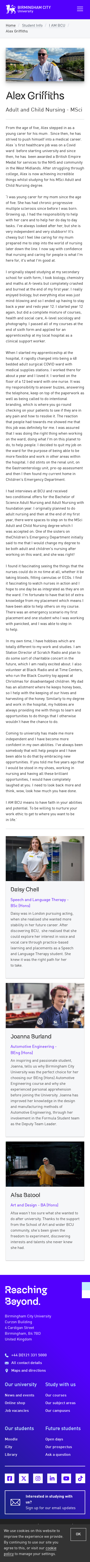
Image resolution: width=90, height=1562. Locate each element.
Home (11, 26)
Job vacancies (17, 1411)
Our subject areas (60, 1403)
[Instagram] (38, 1478)
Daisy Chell (25, 890)
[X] (24, 1478)
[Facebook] (9, 1478)
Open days (54, 1439)
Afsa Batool (25, 1195)
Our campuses (57, 1411)
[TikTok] (80, 1478)
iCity (8, 1447)
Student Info (32, 26)
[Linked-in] (52, 1478)
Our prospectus (58, 1447)
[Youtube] (66, 1478)
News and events (19, 1395)
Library (11, 1455)
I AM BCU (57, 26)
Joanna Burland (31, 1037)
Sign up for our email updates (51, 1502)
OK (78, 1534)
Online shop (15, 1403)
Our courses (55, 1395)
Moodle (11, 1439)
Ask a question (58, 1455)
